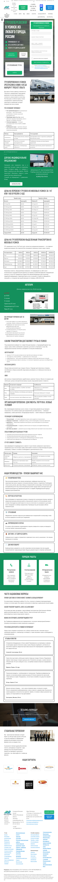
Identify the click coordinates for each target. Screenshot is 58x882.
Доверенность (8, 845)
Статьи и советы (8, 851)
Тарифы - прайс (35, 840)
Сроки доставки (35, 838)
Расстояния (34, 854)
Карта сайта (34, 861)
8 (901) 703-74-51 (42, 176)
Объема (33, 852)
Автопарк (18, 854)
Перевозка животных (21, 858)
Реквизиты (7, 842)
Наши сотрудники (8, 849)
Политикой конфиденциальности (41, 68)
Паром (17, 860)
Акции (5, 834)
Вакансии (6, 840)
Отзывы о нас (7, 847)
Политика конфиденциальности (34, 820)
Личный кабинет (35, 834)
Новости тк (7, 843)
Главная (6, 863)
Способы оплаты (35, 836)
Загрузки (33, 856)
